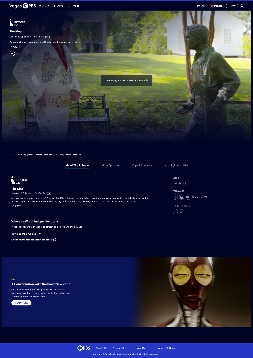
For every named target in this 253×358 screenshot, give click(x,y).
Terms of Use (139, 348)
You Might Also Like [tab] (176, 165)
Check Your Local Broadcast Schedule (31, 239)
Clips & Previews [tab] (142, 165)
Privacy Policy (119, 348)
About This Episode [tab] (77, 165)
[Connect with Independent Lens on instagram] (181, 197)
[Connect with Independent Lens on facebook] (175, 197)
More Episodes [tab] (110, 165)
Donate (218, 5)
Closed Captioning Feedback (67, 155)
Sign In (232, 6)
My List (75, 5)
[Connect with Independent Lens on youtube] (187, 197)
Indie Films (179, 183)
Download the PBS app (24, 233)
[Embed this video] (175, 211)
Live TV (45, 5)
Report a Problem (43, 155)
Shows (60, 5)
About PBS (101, 348)
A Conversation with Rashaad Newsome (40, 284)
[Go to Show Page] (130, 22)
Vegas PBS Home (167, 348)
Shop (203, 5)
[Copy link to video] (181, 211)
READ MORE (21, 302)
